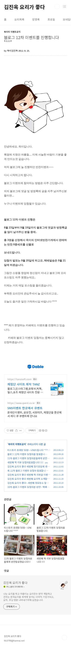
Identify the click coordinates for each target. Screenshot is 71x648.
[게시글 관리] (20, 430)
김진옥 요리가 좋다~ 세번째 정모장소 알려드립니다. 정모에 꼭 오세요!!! (28, 484)
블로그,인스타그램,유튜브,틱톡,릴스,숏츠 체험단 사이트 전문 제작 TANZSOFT (25, 390)
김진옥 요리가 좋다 (24, 6)
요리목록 (19, 19)
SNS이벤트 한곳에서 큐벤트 (25, 408)
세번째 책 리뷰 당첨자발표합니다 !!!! (25, 462)
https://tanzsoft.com (19, 379)
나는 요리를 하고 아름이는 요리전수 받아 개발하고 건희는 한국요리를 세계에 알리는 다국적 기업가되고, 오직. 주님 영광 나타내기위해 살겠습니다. (28, 597)
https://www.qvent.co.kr (21, 403)
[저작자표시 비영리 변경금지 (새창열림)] (42, 430)
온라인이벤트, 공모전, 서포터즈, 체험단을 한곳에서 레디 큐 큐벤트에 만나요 (34, 414)
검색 (57, 6)
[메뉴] (64, 6)
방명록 (36, 19)
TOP (64, 637)
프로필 (51, 19)
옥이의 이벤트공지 (17, 444)
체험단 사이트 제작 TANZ (23, 384)
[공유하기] (16, 430)
